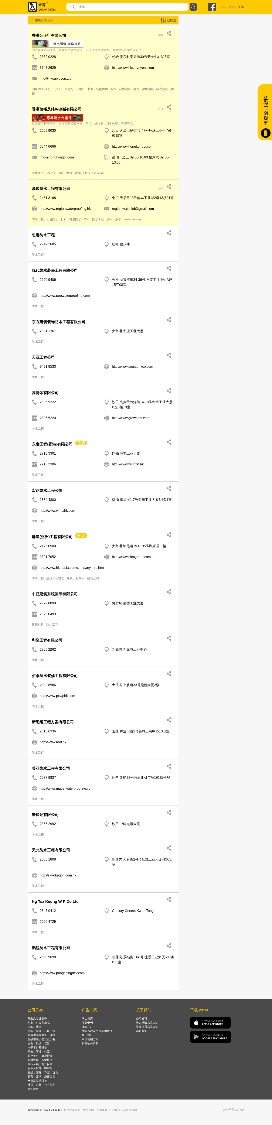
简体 (241, 6)
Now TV (87, 1026)
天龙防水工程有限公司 (51, 850)
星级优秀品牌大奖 (147, 1026)
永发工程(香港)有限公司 (52, 444)
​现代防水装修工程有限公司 (55, 270)
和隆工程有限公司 (47, 640)
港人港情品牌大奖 (147, 1022)
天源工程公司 (43, 357)
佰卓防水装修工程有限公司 (55, 676)
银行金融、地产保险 (40, 1064)
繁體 (231, 6)
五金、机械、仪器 (39, 1043)
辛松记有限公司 (45, 815)
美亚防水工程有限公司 (51, 768)
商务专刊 (87, 1022)
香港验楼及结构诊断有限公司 (57, 109)
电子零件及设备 (37, 1047)
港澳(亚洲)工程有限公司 (52, 537)
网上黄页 (87, 1018)
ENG (222, 6)
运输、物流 (34, 1026)
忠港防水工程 (43, 235)
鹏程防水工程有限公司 (51, 948)
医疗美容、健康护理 (40, 1055)
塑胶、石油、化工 (39, 1051)
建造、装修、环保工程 (41, 1031)
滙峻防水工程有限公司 (51, 189)
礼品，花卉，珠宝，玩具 (43, 1072)
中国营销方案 (90, 1039)
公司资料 (141, 1018)
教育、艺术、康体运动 (41, 1076)
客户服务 (141, 1031)
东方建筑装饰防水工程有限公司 (58, 322)
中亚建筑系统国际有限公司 (55, 594)
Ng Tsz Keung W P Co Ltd (55, 901)
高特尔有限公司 (45, 393)
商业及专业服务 (37, 1018)
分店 (81, 443)
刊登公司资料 (90, 1043)
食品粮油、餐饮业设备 (41, 1039)
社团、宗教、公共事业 (41, 1084)
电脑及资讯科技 (37, 1080)
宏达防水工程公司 (47, 490)
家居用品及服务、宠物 (41, 1035)
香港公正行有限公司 (49, 35)
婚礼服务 (33, 1089)
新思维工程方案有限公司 (53, 722)
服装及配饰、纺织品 (40, 1068)
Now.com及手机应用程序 (97, 1031)
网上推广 (87, 1035)
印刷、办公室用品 (39, 1022)
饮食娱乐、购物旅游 (40, 1059)
